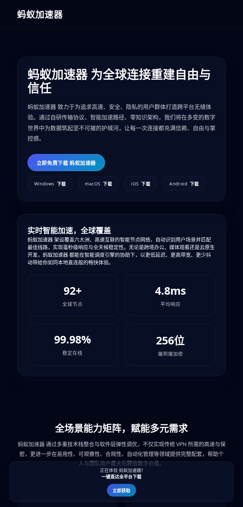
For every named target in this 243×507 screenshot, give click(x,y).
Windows (50, 184)
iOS (140, 184)
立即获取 (121, 490)
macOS (98, 184)
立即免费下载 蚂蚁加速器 (66, 162)
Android (184, 184)
